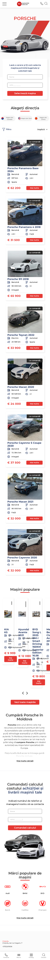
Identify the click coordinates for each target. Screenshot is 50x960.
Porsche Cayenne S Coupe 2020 (24, 444)
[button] (4, 4)
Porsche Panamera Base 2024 (23, 170)
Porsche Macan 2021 (20, 501)
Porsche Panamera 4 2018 (24, 227)
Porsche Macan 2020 (20, 387)
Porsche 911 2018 (18, 279)
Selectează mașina (25, 93)
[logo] (23, 3)
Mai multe (34, 188)
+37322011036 (42, 3)
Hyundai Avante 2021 (23, 632)
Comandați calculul (25, 827)
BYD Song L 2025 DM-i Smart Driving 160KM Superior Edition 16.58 (37, 642)
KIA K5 (6, 631)
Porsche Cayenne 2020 (22, 557)
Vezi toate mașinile (25, 702)
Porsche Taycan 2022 (20, 335)
